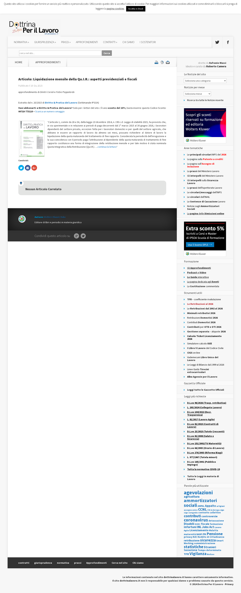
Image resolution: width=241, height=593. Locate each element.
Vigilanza (197, 553)
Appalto (210, 506)
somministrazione (204, 543)
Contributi (201, 322)
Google (76, 236)
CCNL (202, 509)
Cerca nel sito (120, 562)
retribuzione (192, 540)
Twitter (83, 236)
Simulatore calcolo (199, 343)
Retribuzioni (202, 317)
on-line (193, 352)
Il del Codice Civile (205, 348)
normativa (21, 42)
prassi (66, 42)
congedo (193, 512)
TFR (186, 554)
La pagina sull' (200, 165)
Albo (202, 376)
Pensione (215, 533)
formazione (216, 524)
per (204, 326)
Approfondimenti (96, 562)
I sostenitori (148, 42)
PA (204, 534)
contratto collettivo (209, 512)
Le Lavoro (206, 201)
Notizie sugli (203, 207)
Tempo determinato (209, 550)
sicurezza (208, 540)
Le (205, 308)
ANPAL (201, 506)
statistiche (193, 546)
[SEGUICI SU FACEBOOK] (228, 42)
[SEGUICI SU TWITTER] (217, 42)
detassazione (216, 520)
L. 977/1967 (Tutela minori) (202, 457)
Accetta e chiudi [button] (135, 8)
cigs (186, 512)
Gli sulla (202, 182)
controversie (209, 516)
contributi (192, 515)
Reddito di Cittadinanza (211, 536)
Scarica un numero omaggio (50, 111)
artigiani (220, 506)
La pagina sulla (205, 159)
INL (199, 527)
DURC (197, 524)
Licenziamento (199, 530)
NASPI (199, 534)
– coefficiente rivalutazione (204, 299)
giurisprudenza (45, 42)
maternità (190, 534)
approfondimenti (87, 42)
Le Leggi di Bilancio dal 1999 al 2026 (205, 364)
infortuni (190, 527)
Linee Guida (198, 371)
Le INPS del (206, 154)
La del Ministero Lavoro (203, 171)
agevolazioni (198, 492)
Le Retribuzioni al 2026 (200, 304)
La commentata (203, 286)
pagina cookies (115, 8)
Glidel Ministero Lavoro (205, 175)
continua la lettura (107, 146)
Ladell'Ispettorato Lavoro (204, 187)
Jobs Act (208, 527)
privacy (188, 536)
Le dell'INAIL (198, 196)
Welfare (210, 554)
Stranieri (210, 547)
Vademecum (202, 359)
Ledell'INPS (204, 192)
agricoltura (192, 496)
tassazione (190, 550)
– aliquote (206, 331)
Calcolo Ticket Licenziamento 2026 (204, 337)
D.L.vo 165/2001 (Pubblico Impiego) (201, 463)
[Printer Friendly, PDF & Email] (162, 62)
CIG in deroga (213, 510)
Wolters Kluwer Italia (54, 217)
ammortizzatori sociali (200, 502)
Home (18, 62)
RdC (195, 536)
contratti (110, 42)
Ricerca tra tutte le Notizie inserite (205, 100)
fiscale (205, 524)
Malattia (213, 530)
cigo (222, 510)
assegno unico (191, 510)
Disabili (189, 524)
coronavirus (196, 520)
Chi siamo (128, 42)
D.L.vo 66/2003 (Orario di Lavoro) (205, 448)
